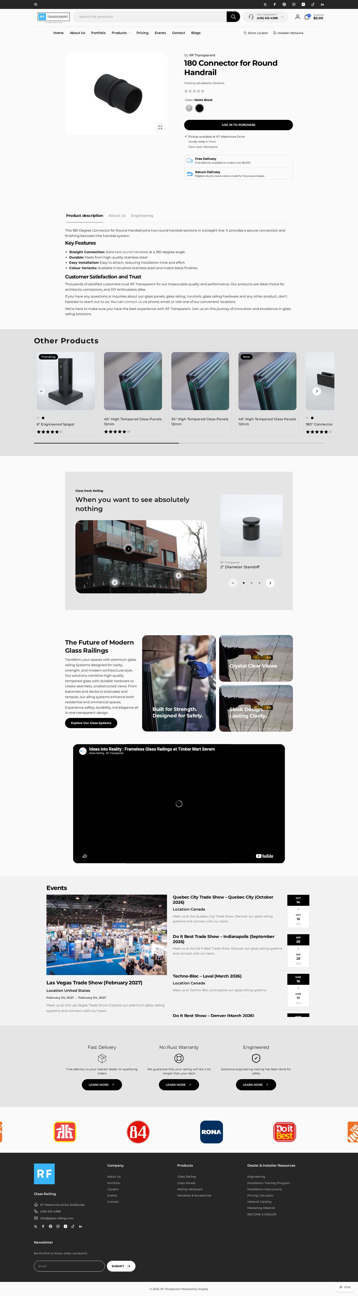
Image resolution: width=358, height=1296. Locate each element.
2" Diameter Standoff (239, 567)
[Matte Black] (199, 108)
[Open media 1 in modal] (116, 94)
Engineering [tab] (142, 215)
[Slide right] (316, 391)
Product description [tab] (84, 215)
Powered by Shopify (194, 1289)
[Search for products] (233, 16)
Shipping (189, 83)
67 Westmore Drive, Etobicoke (62, 1205)
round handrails (135, 252)
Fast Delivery (102, 1047)
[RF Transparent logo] (44, 1183)
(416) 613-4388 (50, 1211)
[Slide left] (41, 391)
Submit (118, 1266)
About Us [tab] (117, 215)
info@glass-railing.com (57, 1218)
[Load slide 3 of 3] (259, 583)
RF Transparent (199, 55)
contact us (133, 302)
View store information (203, 146)
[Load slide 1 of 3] (244, 583)
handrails (194, 296)
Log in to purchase (238, 125)
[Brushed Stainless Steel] (189, 108)
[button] (314, 16)
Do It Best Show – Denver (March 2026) (213, 1015)
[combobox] (156, 16)
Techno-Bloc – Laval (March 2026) (207, 976)
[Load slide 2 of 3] (251, 583)
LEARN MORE (99, 1085)
